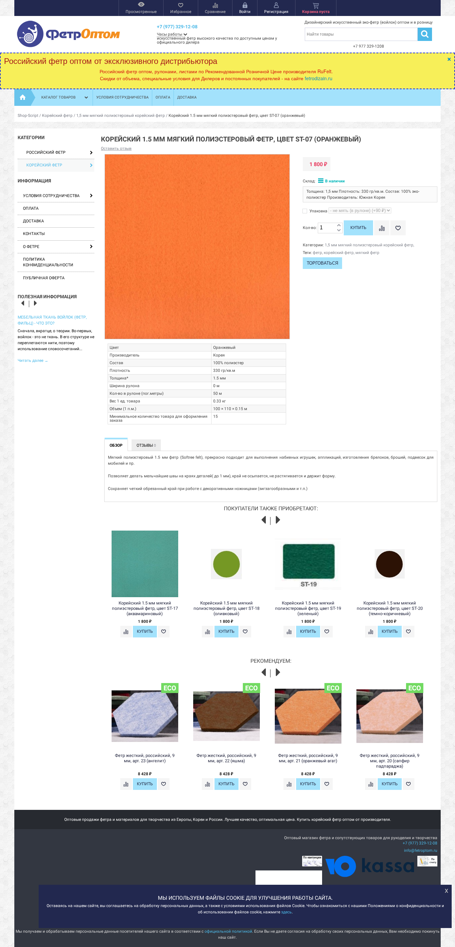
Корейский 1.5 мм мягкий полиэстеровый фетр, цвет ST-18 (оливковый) (226, 608)
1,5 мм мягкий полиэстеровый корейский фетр (120, 115)
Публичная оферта (44, 278)
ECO (170, 688)
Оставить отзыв (116, 148)
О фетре (31, 246)
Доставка (187, 97)
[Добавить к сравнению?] (381, 227)
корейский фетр (339, 252)
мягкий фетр (367, 252)
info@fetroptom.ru (420, 850)
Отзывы (146, 445)
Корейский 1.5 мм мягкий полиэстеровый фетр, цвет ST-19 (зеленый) (308, 608)
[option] (56, 338)
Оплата (163, 97)
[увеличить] (339, 225)
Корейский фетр (57, 115)
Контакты (34, 233)
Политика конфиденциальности (48, 262)
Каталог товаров (58, 97)
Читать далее (33, 360)
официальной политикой (228, 931)
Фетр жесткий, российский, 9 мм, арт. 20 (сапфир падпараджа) (389, 761)
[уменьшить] (339, 230)
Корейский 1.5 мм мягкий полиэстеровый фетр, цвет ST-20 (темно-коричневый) (390, 608)
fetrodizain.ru (318, 78)
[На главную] (22, 97)
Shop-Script (28, 115)
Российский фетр (46, 152)
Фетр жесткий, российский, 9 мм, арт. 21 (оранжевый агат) (308, 758)
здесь (286, 911)
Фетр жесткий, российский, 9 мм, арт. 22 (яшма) (226, 758)
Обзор (116, 445)
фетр (317, 252)
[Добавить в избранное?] (398, 227)
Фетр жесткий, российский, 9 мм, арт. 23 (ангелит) (145, 758)
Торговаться (322, 263)
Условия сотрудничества (122, 97)
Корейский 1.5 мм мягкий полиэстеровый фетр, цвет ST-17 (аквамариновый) (145, 608)
